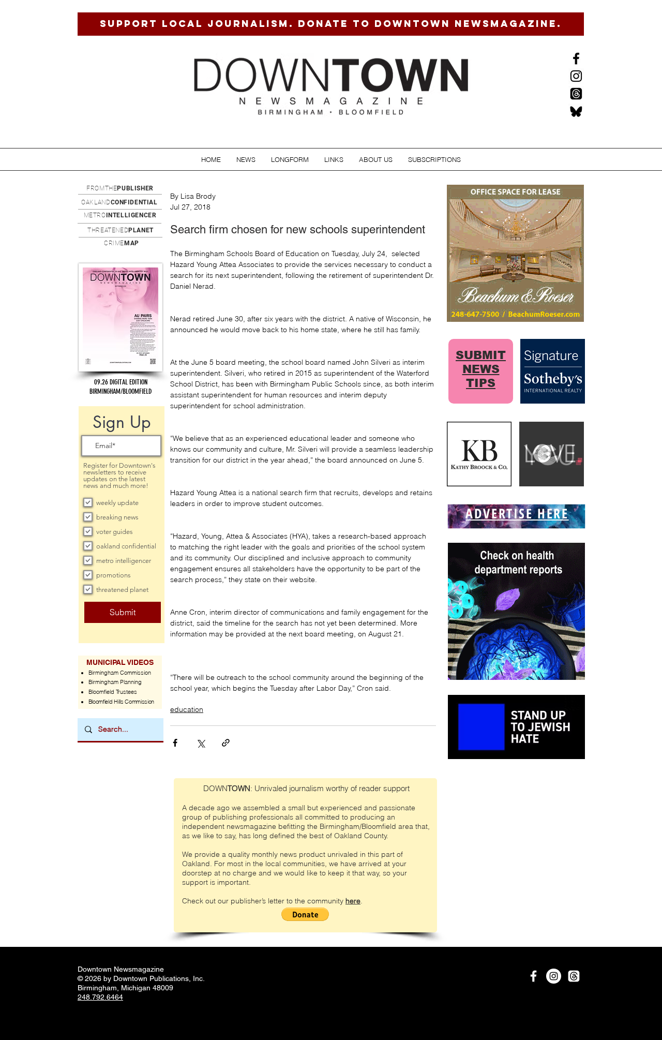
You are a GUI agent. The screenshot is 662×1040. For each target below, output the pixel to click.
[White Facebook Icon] (533, 976)
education (186, 709)
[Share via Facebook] (175, 743)
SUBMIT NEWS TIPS (481, 369)
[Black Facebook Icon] (576, 58)
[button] (246, 159)
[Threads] (576, 93)
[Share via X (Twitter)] (200, 743)
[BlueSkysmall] (576, 111)
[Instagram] (576, 76)
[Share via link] (226, 743)
